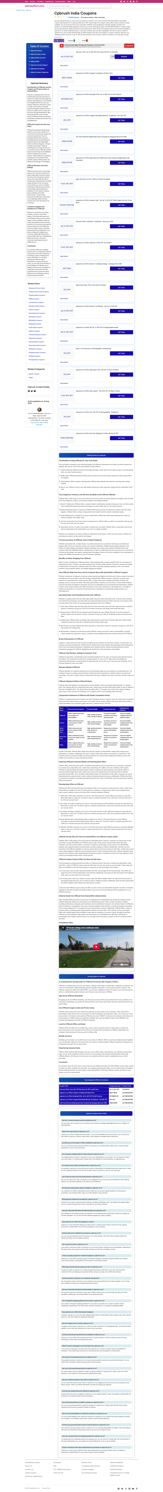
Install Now (129, 46)
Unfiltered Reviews (116, 1466)
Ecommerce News (60, 1)
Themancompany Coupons (37, 334)
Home (26, 1)
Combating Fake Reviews (91, 1466)
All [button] (58, 40)
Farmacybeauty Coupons (37, 313)
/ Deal (23, 10)
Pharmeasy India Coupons (37, 345)
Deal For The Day (34, 374)
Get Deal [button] (121, 78)
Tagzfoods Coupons (35, 338)
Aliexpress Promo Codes (37, 288)
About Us (32, 1)
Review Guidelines (116, 1462)
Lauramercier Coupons (36, 302)
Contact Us (29, 1469)
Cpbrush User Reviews (38, 68)
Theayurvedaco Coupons (37, 295)
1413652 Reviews (73, 17)
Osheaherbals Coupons (36, 342)
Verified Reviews (116, 1469)
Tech (74, 1)
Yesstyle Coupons (34, 356)
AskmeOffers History (32, 1462)
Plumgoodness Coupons (37, 359)
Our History (40, 1)
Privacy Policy (46, 1488)
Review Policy (87, 1462)
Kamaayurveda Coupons (37, 306)
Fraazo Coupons (34, 309)
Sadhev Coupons (34, 331)
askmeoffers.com (34, 6)
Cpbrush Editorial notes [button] (38, 58)
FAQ (54, 1466)
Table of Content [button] (39, 46)
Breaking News (49, 1)
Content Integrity (88, 1469)
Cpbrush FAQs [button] (35, 61)
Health (69, 1)
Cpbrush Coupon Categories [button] (39, 72)
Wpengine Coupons (35, 316)
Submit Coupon (30, 1473)
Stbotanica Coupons (35, 349)
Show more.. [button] (58, 37)
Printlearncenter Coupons (37, 352)
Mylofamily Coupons (35, 320)
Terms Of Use (58, 1473)
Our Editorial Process (89, 1473)
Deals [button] (85, 40)
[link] (29, 391)
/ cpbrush (28, 10)
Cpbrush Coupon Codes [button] (38, 54)
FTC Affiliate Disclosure (61, 1469)
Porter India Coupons (36, 327)
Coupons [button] (71, 40)
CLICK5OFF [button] (119, 57)
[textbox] (79, 6)
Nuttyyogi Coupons (35, 324)
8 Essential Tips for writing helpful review (119, 1474)
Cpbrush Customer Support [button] (39, 65)
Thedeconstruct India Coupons (39, 291)
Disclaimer (57, 1462)
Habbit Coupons (34, 299)
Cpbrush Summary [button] (36, 50)
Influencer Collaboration (33, 1476)
